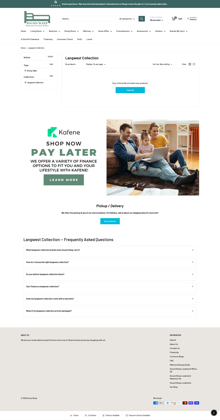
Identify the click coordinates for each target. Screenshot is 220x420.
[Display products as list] (194, 64)
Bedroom (53, 31)
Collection (29, 76)
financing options (46, 292)
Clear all (130, 90)
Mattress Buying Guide (180, 364)
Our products (110, 221)
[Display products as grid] (190, 64)
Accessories (142, 31)
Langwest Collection (36, 48)
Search (173, 340)
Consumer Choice (65, 39)
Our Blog (173, 387)
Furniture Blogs (177, 356)
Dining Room (70, 31)
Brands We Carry (177, 31)
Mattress (87, 31)
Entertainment (123, 31)
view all (50, 56)
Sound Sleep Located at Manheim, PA (180, 377)
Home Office (103, 31)
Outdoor (159, 31)
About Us (174, 344)
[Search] (142, 19)
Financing (48, 39)
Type (26, 65)
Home (23, 31)
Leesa (89, 39)
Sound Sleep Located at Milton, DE (183, 370)
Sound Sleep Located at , (181, 383)
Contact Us (175, 348)
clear (51, 64)
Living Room (36, 31)
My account (155, 20)
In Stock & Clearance (30, 39)
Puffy (79, 39)
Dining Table (32, 71)
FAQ (171, 360)
